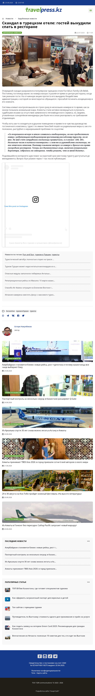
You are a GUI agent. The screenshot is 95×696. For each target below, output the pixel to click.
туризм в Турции (43, 254)
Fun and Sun (28, 254)
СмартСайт (54, 691)
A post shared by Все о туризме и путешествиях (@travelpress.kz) (35, 243)
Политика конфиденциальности (45, 670)
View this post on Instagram (16, 206)
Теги (33, 673)
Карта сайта (42, 673)
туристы (55, 254)
